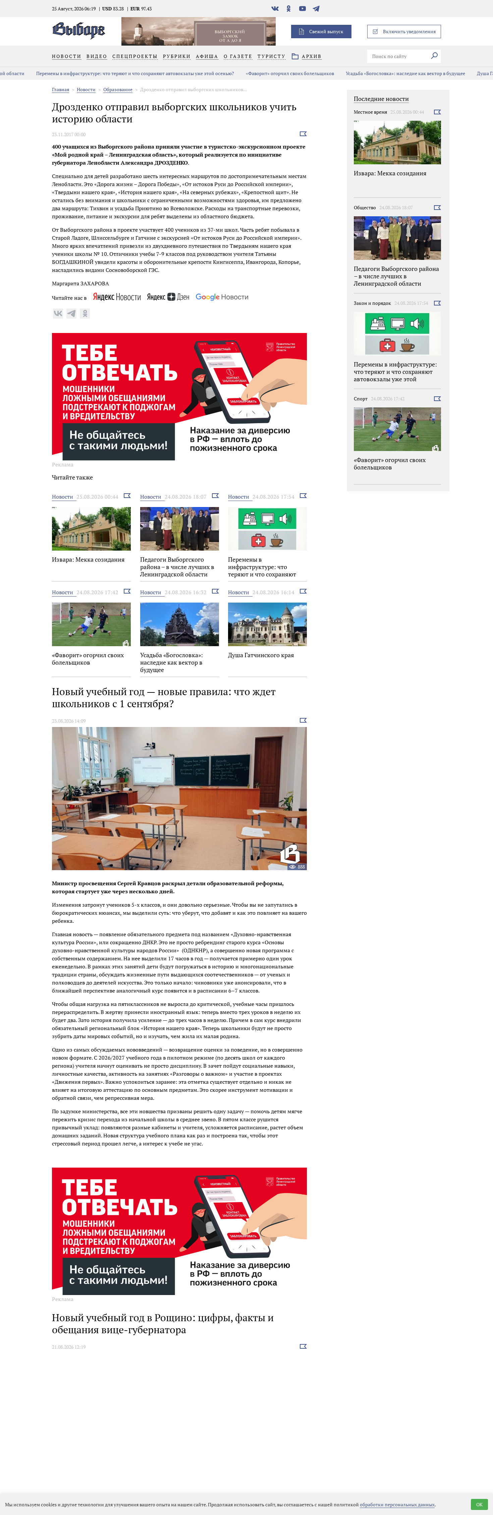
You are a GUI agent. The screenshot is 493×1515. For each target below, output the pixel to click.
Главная (60, 89)
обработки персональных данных (397, 1504)
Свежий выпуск (326, 31)
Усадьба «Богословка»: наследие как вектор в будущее (381, 73)
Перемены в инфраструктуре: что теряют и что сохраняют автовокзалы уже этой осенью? (111, 73)
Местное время (370, 112)
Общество (365, 207)
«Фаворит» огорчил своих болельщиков (266, 73)
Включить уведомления (409, 31)
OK (479, 1504)
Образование (117, 89)
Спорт (361, 398)
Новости (86, 89)
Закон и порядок (372, 303)
